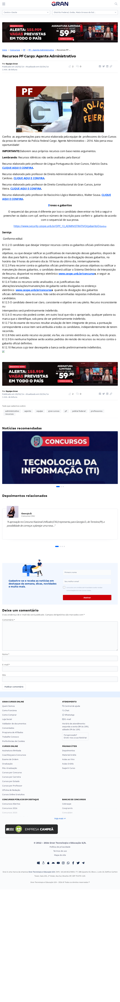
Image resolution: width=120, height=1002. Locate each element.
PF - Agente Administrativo (41, 50)
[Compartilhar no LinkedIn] (106, 66)
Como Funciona (9, 710)
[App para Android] (53, 863)
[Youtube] (58, 863)
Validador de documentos (14, 724)
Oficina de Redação (11, 790)
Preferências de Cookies (13, 741)
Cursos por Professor (12, 786)
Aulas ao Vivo (68, 759)
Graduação (7, 764)
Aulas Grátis (68, 764)
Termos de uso (60, 851)
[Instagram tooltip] (63, 863)
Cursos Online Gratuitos (13, 794)
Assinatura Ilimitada (11, 750)
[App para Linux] (43, 863)
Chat (66, 710)
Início (4, 50)
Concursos (15, 50)
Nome (5, 654)
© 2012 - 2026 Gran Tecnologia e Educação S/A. (60, 843)
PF (24, 50)
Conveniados (8, 728)
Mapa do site (60, 855)
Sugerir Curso (68, 768)
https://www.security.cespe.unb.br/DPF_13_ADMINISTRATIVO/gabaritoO (56, 226)
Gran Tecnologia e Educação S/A (42, 872)
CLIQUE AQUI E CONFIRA (17, 168)
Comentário (8, 620)
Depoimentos (68, 750)
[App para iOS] (48, 863)
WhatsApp (69, 715)
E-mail (6, 665)
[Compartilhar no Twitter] (103, 66)
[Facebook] (73, 863)
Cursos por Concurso (12, 772)
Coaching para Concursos (14, 755)
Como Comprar (9, 715)
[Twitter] (78, 863)
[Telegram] (83, 863)
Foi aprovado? (75, 736)
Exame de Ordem (10, 759)
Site (4, 675)
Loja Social (7, 719)
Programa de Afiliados (12, 732)
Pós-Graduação (9, 768)
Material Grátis (69, 755)
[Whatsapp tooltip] (68, 863)
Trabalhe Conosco (10, 737)
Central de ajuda (72, 706)
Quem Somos (8, 706)
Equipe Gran (12, 64)
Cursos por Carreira (11, 777)
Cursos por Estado (10, 781)
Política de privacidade (60, 847)
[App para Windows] (38, 863)
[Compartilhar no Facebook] (99, 66)
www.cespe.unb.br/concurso (77, 273)
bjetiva (103, 226)
